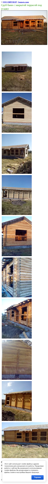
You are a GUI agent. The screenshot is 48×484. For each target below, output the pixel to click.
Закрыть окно (23, 2)
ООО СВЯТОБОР (10, 2)
